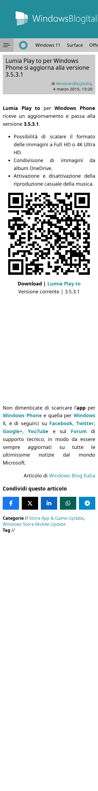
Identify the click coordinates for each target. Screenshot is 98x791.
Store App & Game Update (56, 518)
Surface (75, 45)
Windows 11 (47, 45)
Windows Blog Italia (72, 475)
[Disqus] (49, 717)
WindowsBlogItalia (73, 83)
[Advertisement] (49, 349)
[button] (7, 45)
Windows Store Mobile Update (34, 524)
